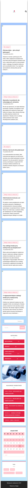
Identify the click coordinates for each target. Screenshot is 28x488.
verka (6, 405)
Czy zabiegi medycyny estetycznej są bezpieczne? (12, 247)
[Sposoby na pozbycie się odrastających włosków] (14, 85)
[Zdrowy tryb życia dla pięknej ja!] (14, 135)
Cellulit (7, 346)
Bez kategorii (7, 47)
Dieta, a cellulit (14, 420)
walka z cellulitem (9, 472)
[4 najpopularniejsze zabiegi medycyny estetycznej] (14, 280)
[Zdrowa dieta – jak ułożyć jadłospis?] (14, 35)
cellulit (6, 469)
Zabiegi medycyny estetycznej (10, 97)
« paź (5, 455)
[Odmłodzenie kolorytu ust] (14, 182)
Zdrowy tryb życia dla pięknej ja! (13, 150)
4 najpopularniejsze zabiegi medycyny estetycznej (12, 297)
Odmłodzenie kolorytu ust (11, 198)
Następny (20, 321)
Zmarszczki (8, 358)
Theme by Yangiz (14, 486)
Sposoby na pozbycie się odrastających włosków (11, 101)
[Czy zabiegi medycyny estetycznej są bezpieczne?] (14, 230)
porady (12, 469)
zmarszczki (19, 472)
